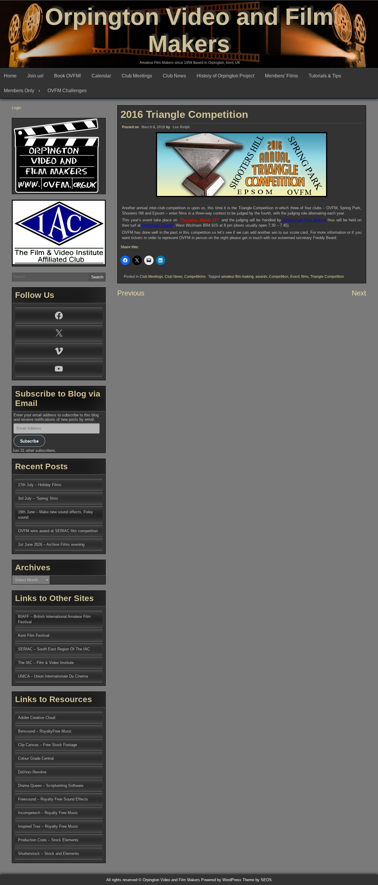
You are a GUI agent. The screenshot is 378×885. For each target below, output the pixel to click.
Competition (279, 277)
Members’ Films (281, 75)
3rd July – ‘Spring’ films (38, 498)
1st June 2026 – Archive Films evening (51, 544)
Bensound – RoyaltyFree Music (45, 731)
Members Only (19, 90)
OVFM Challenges (67, 90)
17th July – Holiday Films (39, 485)
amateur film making (237, 277)
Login (16, 107)
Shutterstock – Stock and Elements (48, 853)
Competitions (195, 277)
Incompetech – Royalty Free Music (48, 813)
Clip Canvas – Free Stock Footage (47, 745)
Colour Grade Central (36, 758)
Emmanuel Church (157, 225)
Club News (174, 75)
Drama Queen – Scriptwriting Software (50, 785)
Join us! (35, 75)
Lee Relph (181, 127)
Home (10, 75)
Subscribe (29, 441)
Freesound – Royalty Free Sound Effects (53, 799)
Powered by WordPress (221, 880)
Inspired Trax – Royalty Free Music (48, 826)
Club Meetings (137, 75)
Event (294, 277)
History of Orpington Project (225, 75)
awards (261, 277)
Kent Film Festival (33, 635)
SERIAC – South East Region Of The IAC (54, 649)
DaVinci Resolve (32, 772)
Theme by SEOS (257, 880)
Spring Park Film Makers (304, 220)
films (305, 277)
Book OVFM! (67, 75)
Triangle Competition (327, 277)
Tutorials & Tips (325, 75)
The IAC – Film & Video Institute (46, 662)
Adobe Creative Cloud (36, 717)
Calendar (101, 75)
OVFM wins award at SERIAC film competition (58, 531)
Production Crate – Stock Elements (48, 840)
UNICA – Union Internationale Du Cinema (53, 676)
